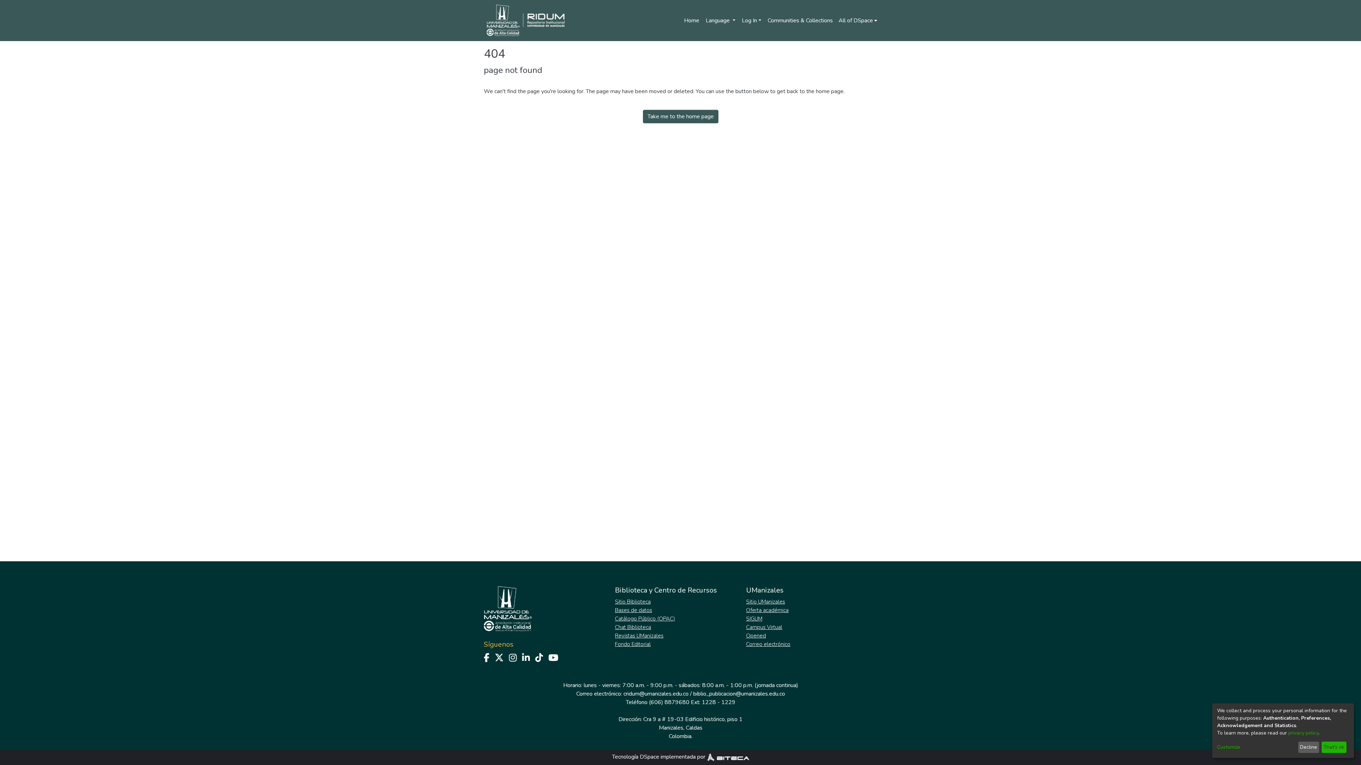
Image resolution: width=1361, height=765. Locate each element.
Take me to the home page (681, 116)
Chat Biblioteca (633, 627)
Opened (756, 635)
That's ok (1333, 747)
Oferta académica (767, 610)
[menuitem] (858, 20)
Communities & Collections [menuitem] (800, 20)
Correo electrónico (768, 644)
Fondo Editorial (633, 644)
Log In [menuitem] (749, 20)
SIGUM (754, 618)
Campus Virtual (764, 627)
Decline (1308, 747)
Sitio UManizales (765, 601)
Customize (1228, 747)
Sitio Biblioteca (633, 601)
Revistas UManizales (639, 635)
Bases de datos (633, 610)
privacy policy (1303, 733)
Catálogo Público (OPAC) (645, 618)
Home (691, 20)
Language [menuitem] (718, 20)
